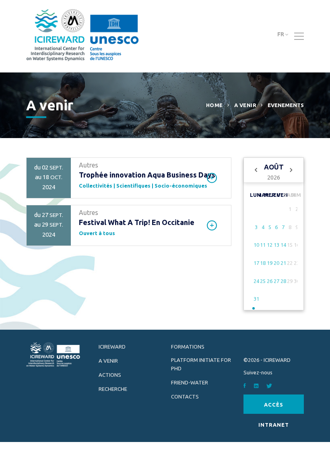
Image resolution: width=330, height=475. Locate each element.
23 (296, 263)
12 (269, 245)
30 (296, 281)
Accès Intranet (273, 408)
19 (269, 263)
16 (296, 245)
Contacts (185, 396)
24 (256, 281)
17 (256, 263)
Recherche (113, 389)
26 (269, 281)
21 (283, 263)
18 (263, 263)
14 (283, 245)
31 (256, 299)
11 (263, 245)
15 (290, 245)
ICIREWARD (112, 346)
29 (290, 281)
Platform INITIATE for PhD (201, 364)
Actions (110, 375)
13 (276, 245)
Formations (187, 346)
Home (214, 105)
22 (290, 263)
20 (276, 263)
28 (283, 281)
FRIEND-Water (189, 382)
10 (256, 245)
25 (263, 281)
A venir (245, 105)
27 (276, 281)
